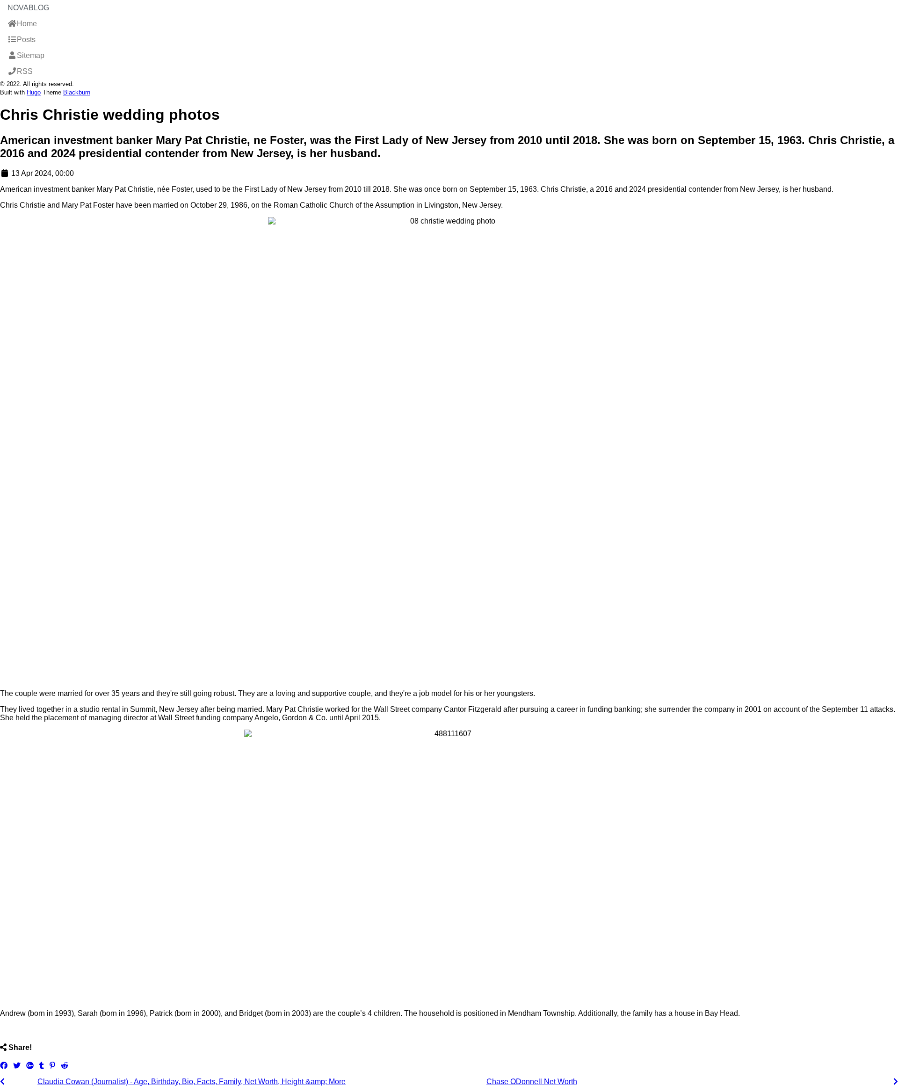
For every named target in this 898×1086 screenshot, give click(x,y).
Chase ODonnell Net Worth (531, 1082)
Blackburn (76, 92)
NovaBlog (28, 8)
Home (27, 24)
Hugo (34, 92)
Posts (26, 39)
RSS (25, 71)
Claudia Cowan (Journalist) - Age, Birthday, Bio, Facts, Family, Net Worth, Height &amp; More (191, 1082)
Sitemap (30, 55)
